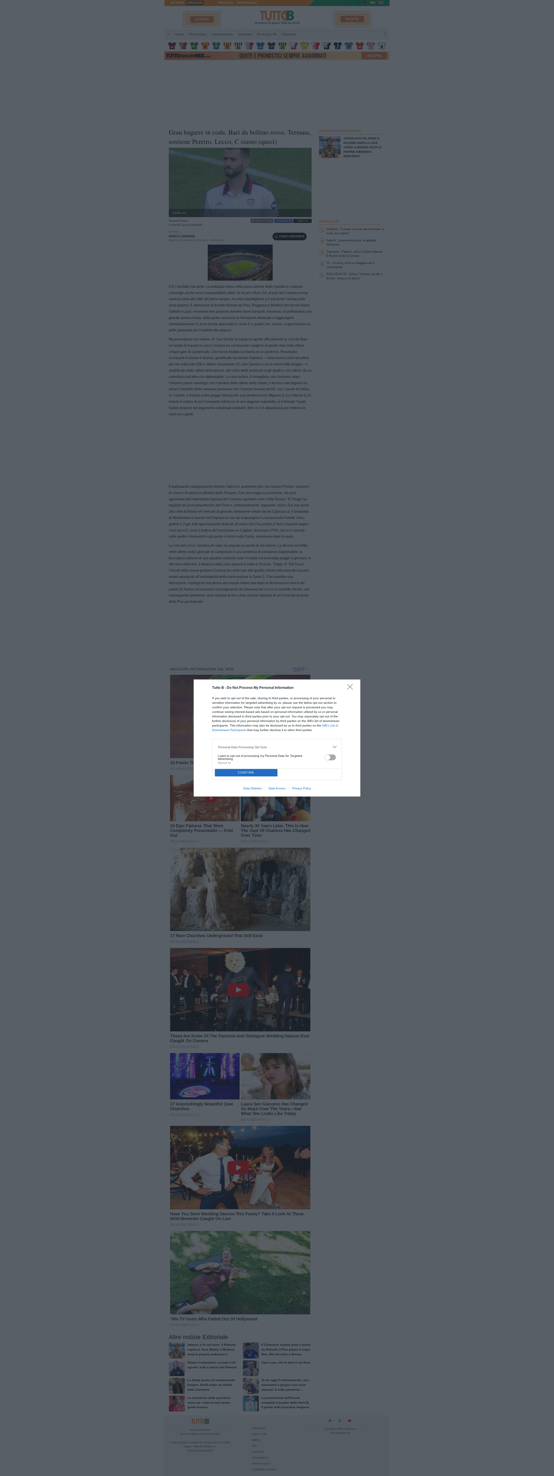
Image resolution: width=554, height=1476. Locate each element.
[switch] (330, 757)
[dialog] (277, 738)
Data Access (277, 788)
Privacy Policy (301, 788)
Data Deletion (252, 788)
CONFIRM (246, 772)
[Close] (351, 688)
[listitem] (277, 747)
